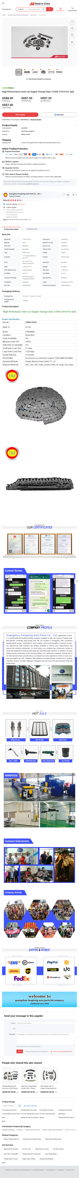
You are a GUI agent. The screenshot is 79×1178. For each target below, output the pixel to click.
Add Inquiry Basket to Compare (40, 79)
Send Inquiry (20, 115)
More (4, 1163)
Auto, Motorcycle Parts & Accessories (18, 15)
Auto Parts (33, 15)
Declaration (61, 1170)
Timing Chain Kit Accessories (31, 1154)
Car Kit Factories (58, 1149)
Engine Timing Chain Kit (11, 1139)
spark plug (61, 1114)
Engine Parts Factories (11, 1149)
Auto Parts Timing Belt (11, 1154)
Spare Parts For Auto (42, 1149)
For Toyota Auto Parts (9, 1110)
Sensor (42, 1117)
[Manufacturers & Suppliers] (39, 4)
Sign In (5, 219)
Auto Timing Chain (51, 1154)
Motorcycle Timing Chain (53, 1139)
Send (19, 1051)
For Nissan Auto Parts (65, 1110)
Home (3, 15)
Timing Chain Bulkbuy (46, 1159)
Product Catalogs (31, 1106)
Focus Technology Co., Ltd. (26, 1170)
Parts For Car (26, 1149)
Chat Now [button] (60, 115)
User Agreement (51, 1170)
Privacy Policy (70, 1170)
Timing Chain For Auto (11, 1159)
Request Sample (35, 119)
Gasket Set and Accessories (29, 1117)
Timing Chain (42, 15)
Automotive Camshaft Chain (32, 1139)
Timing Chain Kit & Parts (66, 1117)
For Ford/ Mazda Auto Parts (30, 1114)
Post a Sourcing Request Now (61, 1051)
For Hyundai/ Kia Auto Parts (11, 1114)
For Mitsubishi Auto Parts (29, 1110)
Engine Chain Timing (28, 1159)
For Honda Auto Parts (46, 1110)
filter (3, 1117)
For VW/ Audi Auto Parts (47, 1114)
